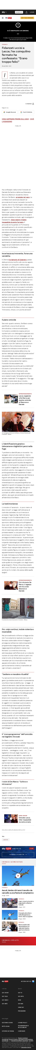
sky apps (21, 996)
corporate (21, 1031)
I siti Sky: (4, 988)
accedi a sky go (26, 981)
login (32, 12)
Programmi (22, 1011)
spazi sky (21, 1007)
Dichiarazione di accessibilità (23, 1026)
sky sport (5, 992)
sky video (5, 1000)
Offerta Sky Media (8, 1031)
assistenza (25, 1040)
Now (19, 1000)
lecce (5, 839)
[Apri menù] (2, 18)
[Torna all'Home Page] (8, 18)
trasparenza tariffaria (16, 1040)
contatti (31, 1040)
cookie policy (22, 1022)
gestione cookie (7, 1022)
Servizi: (20, 988)
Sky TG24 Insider (27, 18)
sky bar (20, 1003)
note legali (6, 1026)
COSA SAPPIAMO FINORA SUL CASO (15, 119)
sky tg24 (5, 996)
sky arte (5, 1003)
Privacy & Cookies (13, 1039)
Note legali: (5, 1018)
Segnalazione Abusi (26, 1047)
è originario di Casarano (18, 260)
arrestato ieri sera (23, 197)
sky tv (20, 992)
